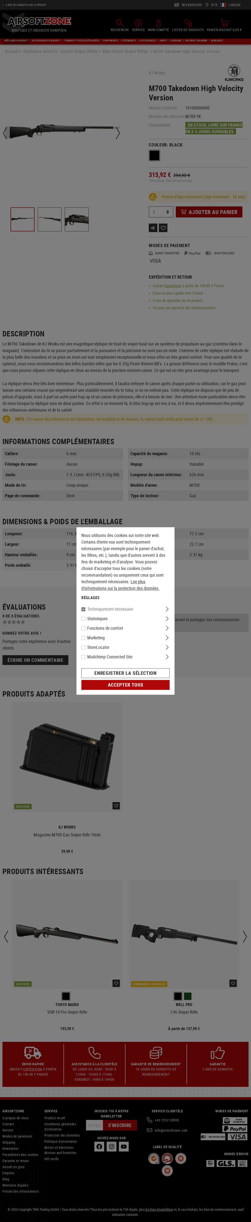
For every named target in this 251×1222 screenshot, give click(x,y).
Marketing (96, 638)
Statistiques (97, 619)
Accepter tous (125, 685)
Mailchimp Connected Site (109, 657)
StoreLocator (98, 647)
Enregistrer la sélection (125, 673)
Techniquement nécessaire (110, 609)
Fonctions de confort (105, 628)
